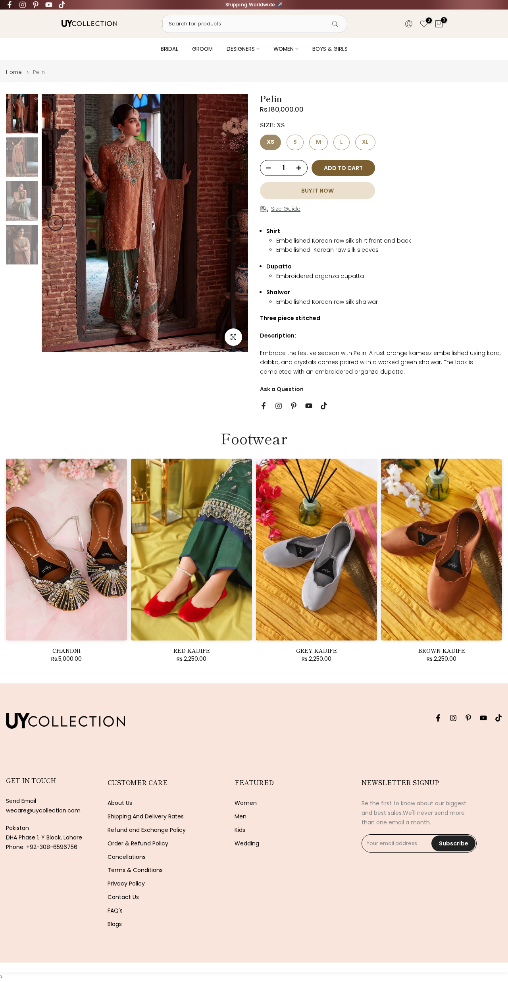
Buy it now (317, 191)
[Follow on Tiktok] (61, 5)
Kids (240, 830)
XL (365, 142)
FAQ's (115, 910)
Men (240, 816)
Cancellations (127, 857)
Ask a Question (282, 389)
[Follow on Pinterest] (35, 5)
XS (270, 142)
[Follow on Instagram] (22, 5)
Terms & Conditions (135, 870)
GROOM (202, 49)
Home (14, 72)
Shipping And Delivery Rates (146, 816)
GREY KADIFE (316, 650)
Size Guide (285, 209)
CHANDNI (66, 650)
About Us (120, 803)
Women (246, 803)
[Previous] (56, 223)
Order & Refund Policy (138, 843)
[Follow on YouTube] (48, 5)
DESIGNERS (241, 49)
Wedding (247, 843)
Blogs (115, 924)
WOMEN (283, 49)
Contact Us (123, 897)
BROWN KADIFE (441, 650)
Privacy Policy (126, 883)
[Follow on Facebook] (9, 5)
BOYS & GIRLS (330, 49)
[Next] (234, 223)
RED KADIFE (191, 650)
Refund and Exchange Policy (147, 830)
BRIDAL (169, 49)
